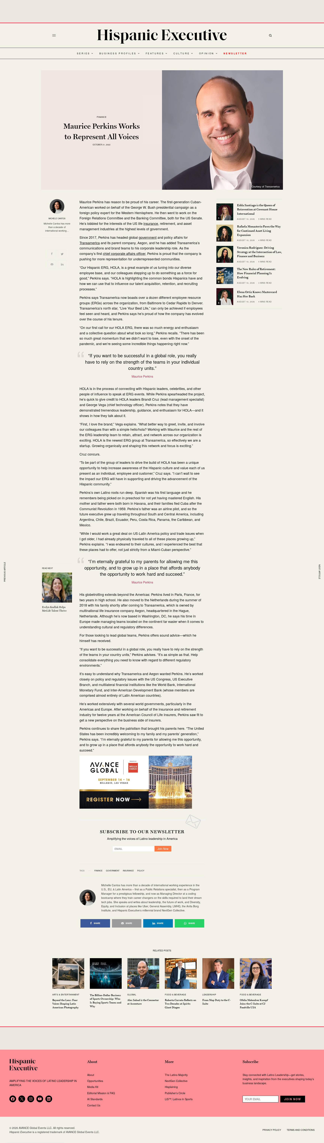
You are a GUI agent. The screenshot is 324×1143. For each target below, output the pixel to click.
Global (131, 994)
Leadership (209, 994)
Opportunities (95, 1081)
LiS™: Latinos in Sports (179, 1099)
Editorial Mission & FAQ (101, 1093)
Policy (140, 871)
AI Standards (95, 1099)
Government (112, 871)
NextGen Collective (176, 1081)
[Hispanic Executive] (162, 36)
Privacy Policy (271, 1129)
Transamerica (90, 242)
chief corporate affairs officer (124, 253)
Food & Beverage (175, 994)
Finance (101, 117)
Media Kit (92, 1087)
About (90, 1075)
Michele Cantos (57, 218)
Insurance (128, 871)
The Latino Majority (176, 1075)
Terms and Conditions (301, 1129)
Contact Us (93, 1105)
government (148, 237)
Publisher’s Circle (175, 1093)
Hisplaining (171, 1087)
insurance (150, 223)
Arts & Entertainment (66, 994)
